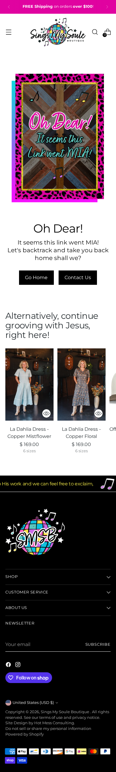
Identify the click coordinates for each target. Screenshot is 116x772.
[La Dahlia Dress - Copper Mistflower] (29, 384)
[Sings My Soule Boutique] (58, 32)
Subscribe (98, 644)
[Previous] (8, 7)
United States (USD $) (33, 702)
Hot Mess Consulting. (54, 723)
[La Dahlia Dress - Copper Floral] (81, 384)
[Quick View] (46, 413)
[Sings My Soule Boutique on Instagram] (18, 665)
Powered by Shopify (24, 734)
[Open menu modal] (8, 32)
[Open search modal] (95, 32)
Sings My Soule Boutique (65, 712)
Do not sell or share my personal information (48, 728)
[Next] (107, 7)
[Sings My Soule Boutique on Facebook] (8, 665)
